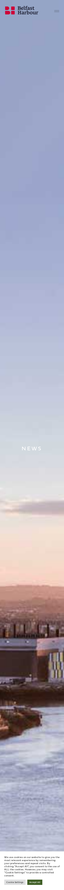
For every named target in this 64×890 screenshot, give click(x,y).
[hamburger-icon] (57, 11)
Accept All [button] (34, 882)
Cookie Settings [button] (15, 882)
